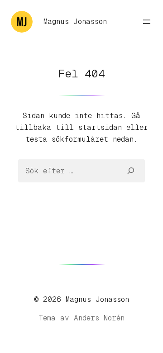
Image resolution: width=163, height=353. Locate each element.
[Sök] (131, 170)
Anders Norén (99, 318)
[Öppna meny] (146, 21)
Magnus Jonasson (75, 21)
